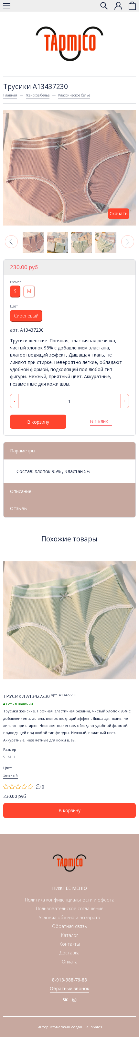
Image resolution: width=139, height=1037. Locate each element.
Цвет (14, 306)
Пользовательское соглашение (69, 908)
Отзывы (18, 508)
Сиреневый (26, 316)
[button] (11, 241)
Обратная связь (69, 926)
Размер (15, 281)
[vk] (65, 1000)
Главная (10, 95)
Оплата (70, 962)
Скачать (119, 213)
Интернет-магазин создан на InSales (69, 1026)
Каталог (69, 935)
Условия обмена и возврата (69, 917)
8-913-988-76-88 (69, 980)
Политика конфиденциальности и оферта (69, 900)
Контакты (69, 944)
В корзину (38, 422)
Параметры (22, 451)
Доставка (69, 953)
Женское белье (37, 95)
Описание (20, 491)
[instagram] (74, 1000)
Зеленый (10, 775)
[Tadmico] (69, 44)
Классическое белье (74, 95)
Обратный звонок (69, 988)
